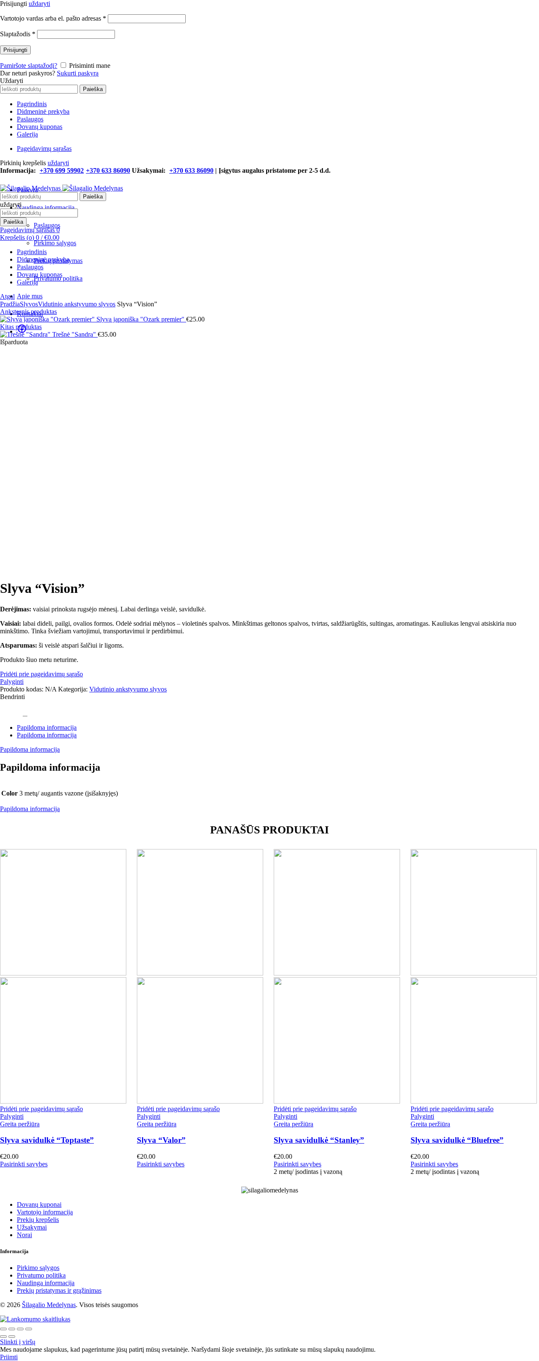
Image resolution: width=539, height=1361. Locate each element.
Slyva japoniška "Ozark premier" (141, 319)
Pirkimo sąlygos (55, 242)
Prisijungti (15, 50)
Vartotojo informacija (45, 1212)
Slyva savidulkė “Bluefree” (457, 1140)
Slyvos (29, 304)
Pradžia (10, 304)
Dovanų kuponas (39, 126)
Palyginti (12, 681)
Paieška (93, 89)
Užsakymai (32, 1227)
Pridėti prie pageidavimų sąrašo (41, 674)
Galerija (27, 134)
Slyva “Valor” (161, 1140)
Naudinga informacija (46, 207)
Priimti (9, 1357)
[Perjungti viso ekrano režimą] (20, 1329)
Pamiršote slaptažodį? (28, 65)
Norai (24, 1234)
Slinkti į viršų (17, 1341)
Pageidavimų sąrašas (44, 148)
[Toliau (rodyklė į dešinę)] (11, 1336)
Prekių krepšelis (38, 1219)
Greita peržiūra (20, 1124)
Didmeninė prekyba (43, 111)
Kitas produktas (21, 326)
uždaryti (39, 3)
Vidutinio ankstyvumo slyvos (76, 304)
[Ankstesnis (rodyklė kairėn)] (3, 1336)
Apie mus (30, 296)
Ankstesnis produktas (28, 311)
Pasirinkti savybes (24, 1164)
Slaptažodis (17, 34)
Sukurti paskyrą (78, 73)
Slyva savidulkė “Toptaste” (47, 1140)
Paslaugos (30, 119)
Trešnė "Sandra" (75, 334)
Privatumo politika (41, 1275)
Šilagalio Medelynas (49, 1304)
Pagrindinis (32, 103)
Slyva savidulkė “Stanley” (319, 1140)
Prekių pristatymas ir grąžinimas (59, 1290)
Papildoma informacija (30, 749)
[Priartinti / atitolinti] (28, 1329)
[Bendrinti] (11, 1329)
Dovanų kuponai (39, 1204)
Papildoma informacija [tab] (47, 727)
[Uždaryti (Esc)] (3, 1329)
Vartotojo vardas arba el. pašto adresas (53, 18)
